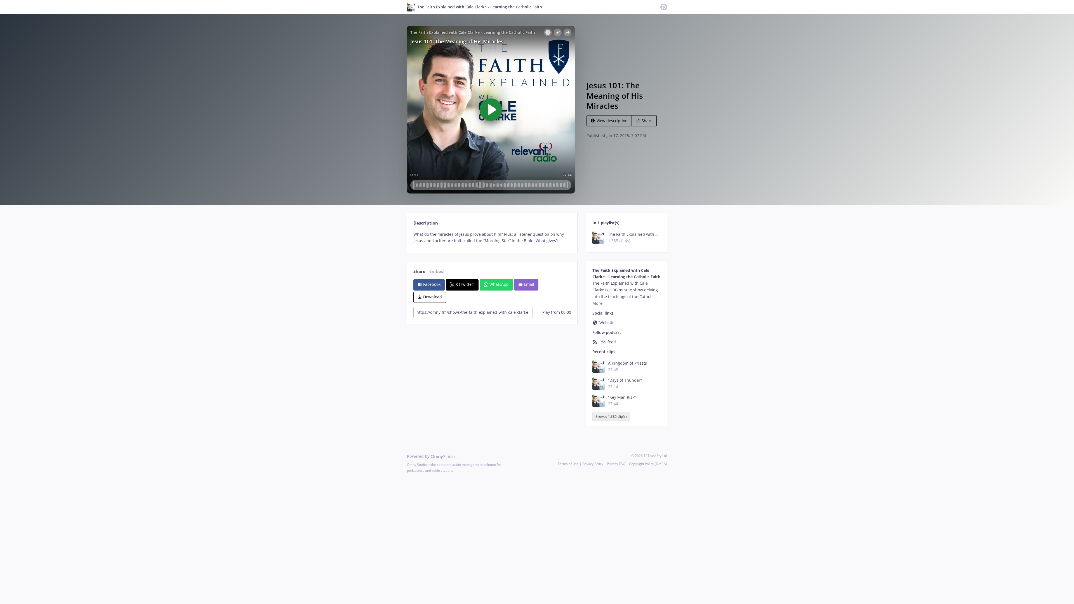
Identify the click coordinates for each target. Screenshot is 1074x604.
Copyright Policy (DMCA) (648, 463)
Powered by (419, 456)
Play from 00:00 (556, 312)
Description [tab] (425, 223)
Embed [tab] (436, 271)
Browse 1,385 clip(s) (611, 416)
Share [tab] (419, 271)
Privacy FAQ (616, 463)
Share (647, 120)
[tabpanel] (492, 237)
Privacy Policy (592, 463)
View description (612, 120)
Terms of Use (568, 463)
